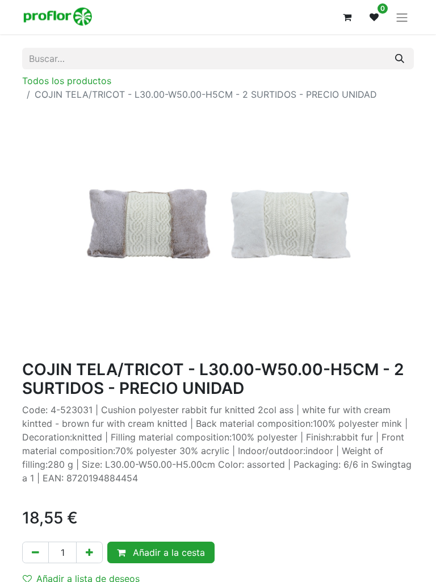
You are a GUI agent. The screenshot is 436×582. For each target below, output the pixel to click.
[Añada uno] (89, 552)
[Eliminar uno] (35, 552)
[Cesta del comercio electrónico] (347, 17)
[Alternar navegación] (402, 17)
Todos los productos (66, 80)
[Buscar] (399, 58)
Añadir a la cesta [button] (167, 552)
